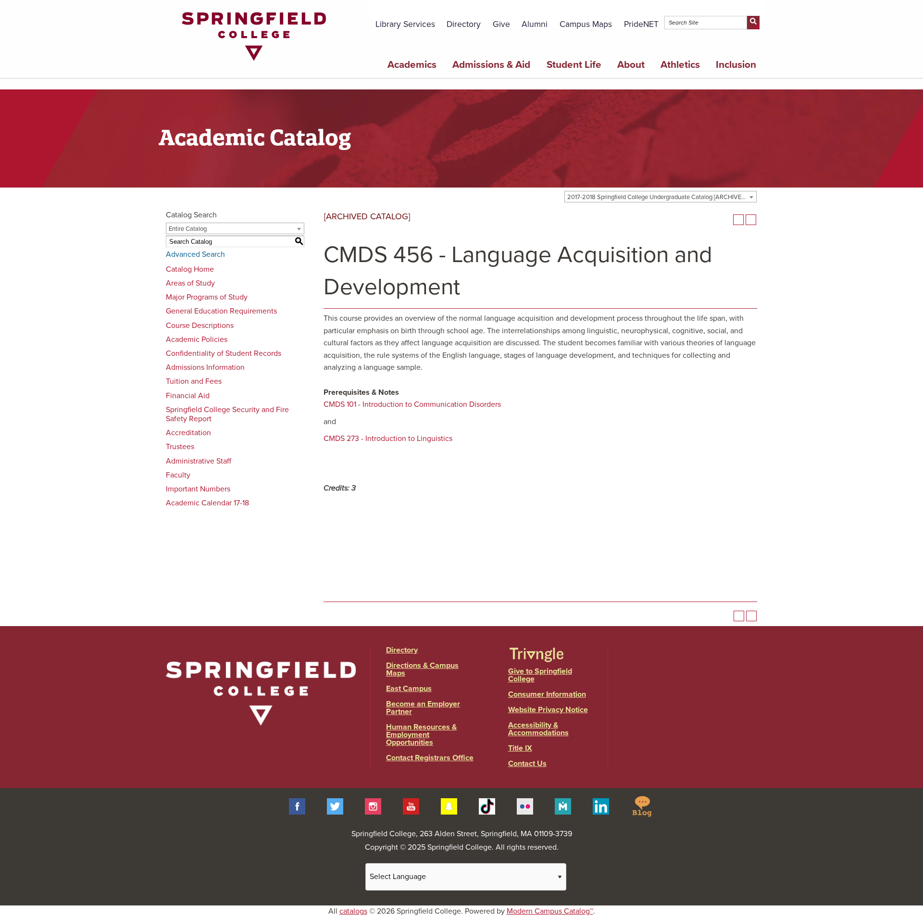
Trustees (180, 447)
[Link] (254, 63)
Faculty (178, 475)
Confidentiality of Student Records (223, 353)
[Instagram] (373, 805)
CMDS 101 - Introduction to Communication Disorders (412, 404)
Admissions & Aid (491, 65)
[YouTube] (411, 805)
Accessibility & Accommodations (538, 729)
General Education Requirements (221, 311)
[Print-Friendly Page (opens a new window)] (738, 219)
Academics (412, 65)
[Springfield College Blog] (642, 805)
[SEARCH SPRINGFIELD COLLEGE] (753, 22)
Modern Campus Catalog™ (550, 911)
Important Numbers (198, 489)
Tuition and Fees (194, 381)
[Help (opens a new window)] (751, 219)
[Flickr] (525, 805)
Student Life (574, 65)
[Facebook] (297, 805)
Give (501, 24)
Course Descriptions (200, 325)
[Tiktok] (487, 805)
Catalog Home (190, 269)
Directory (464, 24)
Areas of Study (190, 283)
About (631, 65)
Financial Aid (188, 396)
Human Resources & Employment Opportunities (421, 734)
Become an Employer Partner (423, 707)
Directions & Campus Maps (422, 669)
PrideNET (641, 24)
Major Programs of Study (207, 297)
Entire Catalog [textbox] (188, 229)
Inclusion (736, 65)
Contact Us (527, 763)
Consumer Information (547, 694)
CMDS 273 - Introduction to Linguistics (388, 438)
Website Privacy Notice (548, 710)
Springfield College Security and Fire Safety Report (227, 414)
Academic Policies (196, 339)
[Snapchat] (449, 805)
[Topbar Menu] (758, 11)
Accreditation (188, 433)
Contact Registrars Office (430, 758)
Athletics (680, 65)
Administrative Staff (198, 461)
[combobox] (660, 196)
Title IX (520, 748)
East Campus (409, 688)
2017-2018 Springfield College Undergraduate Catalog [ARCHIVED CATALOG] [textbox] (661, 197)
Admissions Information (205, 367)
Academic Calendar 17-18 (207, 503)
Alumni (535, 24)
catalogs (353, 911)
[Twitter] (335, 805)
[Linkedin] (601, 805)
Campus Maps (586, 24)
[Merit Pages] (563, 805)
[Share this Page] (726, 219)
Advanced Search (195, 254)
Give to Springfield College (540, 675)
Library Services (405, 24)
